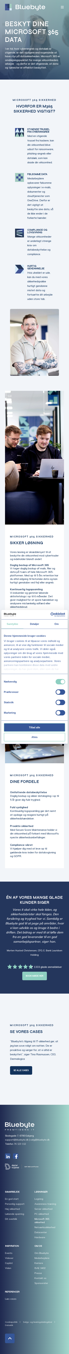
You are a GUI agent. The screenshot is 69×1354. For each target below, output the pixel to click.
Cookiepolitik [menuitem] (11, 1322)
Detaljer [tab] (34, 624)
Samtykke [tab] (12, 624)
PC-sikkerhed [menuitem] (41, 1213)
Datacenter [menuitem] (40, 1232)
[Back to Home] (25, 7)
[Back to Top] (10, 1338)
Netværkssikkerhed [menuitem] (44, 1227)
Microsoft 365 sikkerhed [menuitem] (41, 1220)
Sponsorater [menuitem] (41, 1283)
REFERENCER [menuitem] (12, 1292)
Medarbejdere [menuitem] (41, 1258)
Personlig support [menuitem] (14, 1203)
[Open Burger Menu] (62, 7)
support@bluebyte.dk (16, 1139)
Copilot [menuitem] (9, 1263)
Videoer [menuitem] (9, 1258)
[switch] (60, 692)
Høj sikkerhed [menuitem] (12, 1208)
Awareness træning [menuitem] (45, 1203)
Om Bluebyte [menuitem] (41, 1253)
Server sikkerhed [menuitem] (43, 1208)
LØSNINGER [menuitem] (41, 1192)
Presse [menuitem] (38, 1273)
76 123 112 (20, 1143)
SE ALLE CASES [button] (21, 1070)
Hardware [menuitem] (39, 1237)
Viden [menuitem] (8, 1268)
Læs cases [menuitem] (10, 1298)
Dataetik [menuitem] (9, 1325)
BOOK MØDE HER (34, 976)
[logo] (19, 1126)
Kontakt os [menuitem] (40, 1278)
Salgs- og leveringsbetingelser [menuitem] (37, 1322)
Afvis (34, 737)
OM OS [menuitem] (38, 1246)
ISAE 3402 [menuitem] (40, 1268)
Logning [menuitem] (38, 1198)
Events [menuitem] (8, 1253)
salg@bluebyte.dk (40, 1139)
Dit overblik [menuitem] (11, 1218)
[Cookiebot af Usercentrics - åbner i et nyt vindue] (50, 614)
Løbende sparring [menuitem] (14, 1213)
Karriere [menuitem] (38, 1263)
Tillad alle (34, 727)
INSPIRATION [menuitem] (12, 1246)
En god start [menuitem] (12, 1198)
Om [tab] (56, 624)
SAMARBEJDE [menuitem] (12, 1192)
